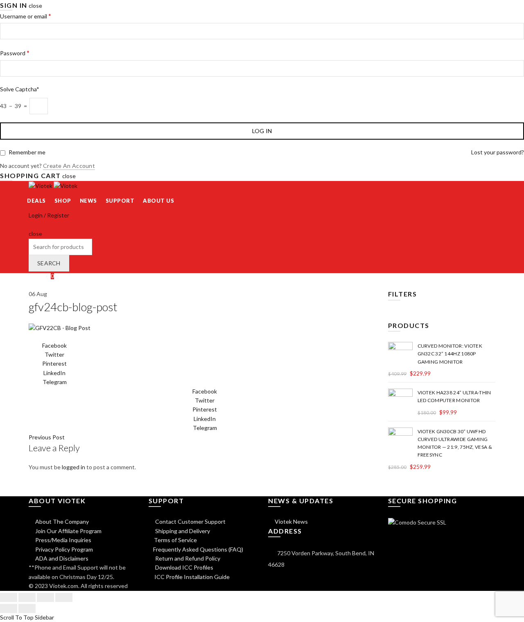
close (35, 5)
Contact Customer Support (190, 521)
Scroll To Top (17, 617)
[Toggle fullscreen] (45, 597)
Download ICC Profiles (183, 567)
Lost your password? (497, 152)
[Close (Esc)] (8, 597)
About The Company (61, 521)
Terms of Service (175, 539)
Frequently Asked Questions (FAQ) (198, 549)
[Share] (27, 597)
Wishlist (41, 275)
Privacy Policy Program (63, 549)
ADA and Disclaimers (61, 558)
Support (120, 200)
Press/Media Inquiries (62, 539)
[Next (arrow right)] (27, 608)
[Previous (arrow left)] (8, 608)
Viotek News (290, 521)
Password (14, 53)
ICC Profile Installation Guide (191, 576)
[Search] (31, 224)
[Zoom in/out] (63, 597)
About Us (158, 200)
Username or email (25, 16)
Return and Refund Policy (187, 558)
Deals (36, 200)
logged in (73, 467)
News (88, 200)
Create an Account (69, 165)
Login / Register (49, 215)
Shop (62, 200)
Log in (262, 130)
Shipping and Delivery (182, 530)
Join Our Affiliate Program (68, 530)
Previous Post (47, 437)
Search (49, 263)
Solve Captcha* (19, 89)
